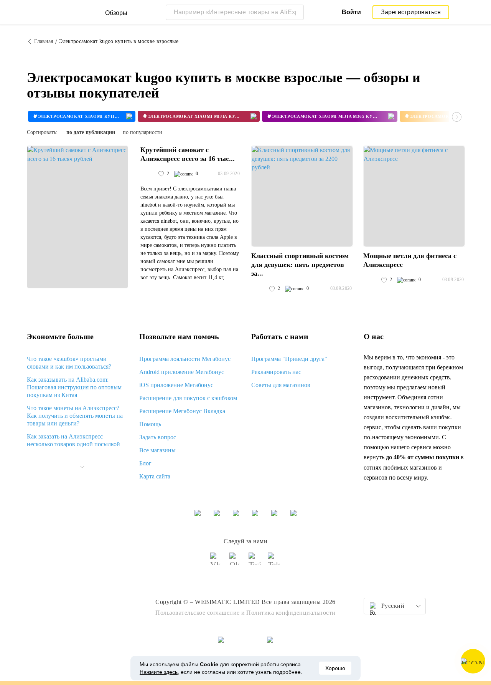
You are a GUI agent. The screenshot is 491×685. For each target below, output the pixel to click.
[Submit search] (296, 12)
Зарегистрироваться (411, 12)
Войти (351, 12)
